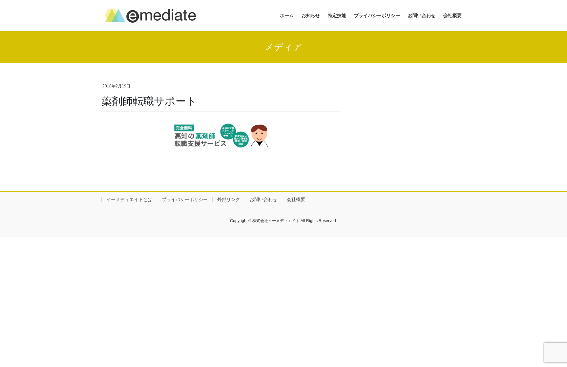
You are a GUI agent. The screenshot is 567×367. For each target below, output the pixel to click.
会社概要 (296, 199)
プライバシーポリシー (185, 199)
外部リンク (228, 199)
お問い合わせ (263, 199)
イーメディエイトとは (129, 199)
